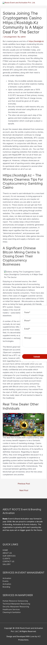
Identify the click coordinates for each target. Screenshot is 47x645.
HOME (5, 550)
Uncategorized (10, 37)
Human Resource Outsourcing (15, 601)
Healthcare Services (11, 609)
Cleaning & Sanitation (12, 612)
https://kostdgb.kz (36, 41)
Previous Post (24, 483)
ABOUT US (7, 553)
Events (5, 581)
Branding (6, 587)
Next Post (23, 490)
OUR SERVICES (9, 556)
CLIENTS (6, 559)
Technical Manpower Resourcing (16, 604)
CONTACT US (8, 561)
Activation (7, 578)
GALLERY (7, 564)
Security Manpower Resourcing (16, 607)
